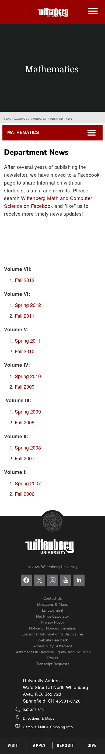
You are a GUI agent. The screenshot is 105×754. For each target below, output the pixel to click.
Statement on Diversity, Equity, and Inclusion (53, 652)
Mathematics (39, 118)
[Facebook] (26, 580)
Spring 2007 (28, 483)
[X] (39, 580)
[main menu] (93, 5)
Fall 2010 (24, 351)
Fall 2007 (24, 458)
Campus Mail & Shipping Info (48, 726)
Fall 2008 (24, 422)
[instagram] (52, 580)
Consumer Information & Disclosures (53, 634)
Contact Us (52, 598)
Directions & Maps (52, 604)
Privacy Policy (52, 622)
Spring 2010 (28, 375)
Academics (20, 118)
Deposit (65, 745)
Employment (52, 610)
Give (92, 745)
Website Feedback (52, 640)
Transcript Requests (52, 664)
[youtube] (65, 580)
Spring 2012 (28, 304)
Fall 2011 (24, 315)
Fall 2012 (24, 279)
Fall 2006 (24, 493)
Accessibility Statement (52, 646)
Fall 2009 (24, 386)
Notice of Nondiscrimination (52, 628)
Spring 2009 (28, 411)
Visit (13, 745)
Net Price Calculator (52, 616)
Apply (39, 745)
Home (7, 118)
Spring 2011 (28, 340)
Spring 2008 (28, 447)
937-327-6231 (34, 709)
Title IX (52, 658)
